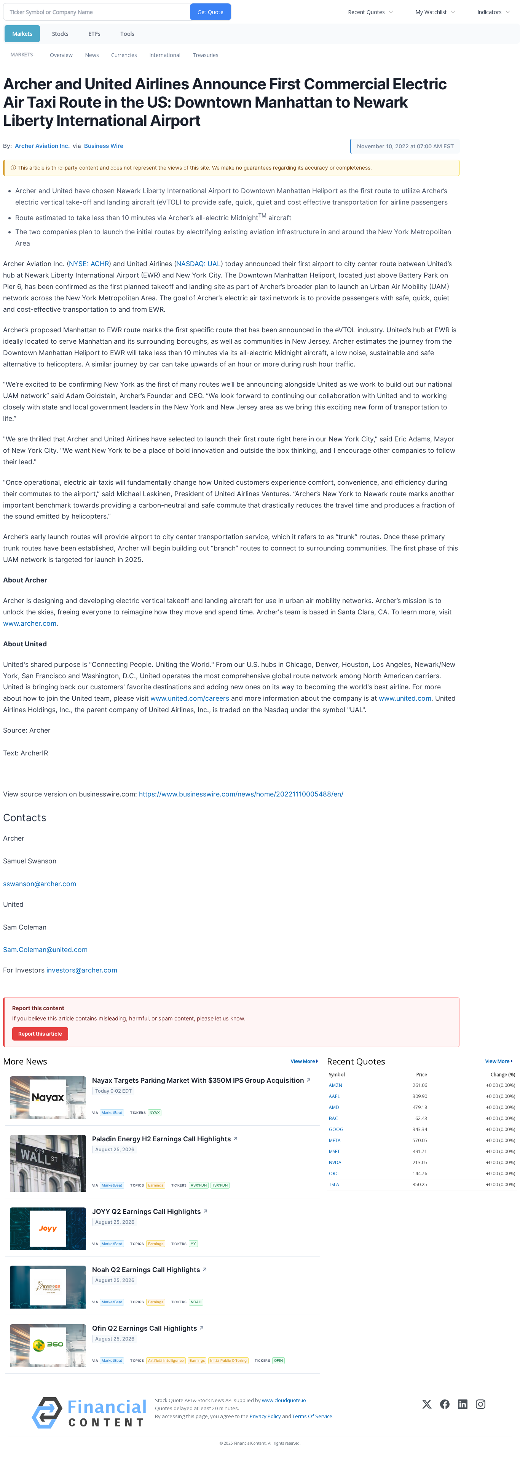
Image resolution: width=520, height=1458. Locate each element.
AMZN (335, 1085)
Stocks (60, 33)
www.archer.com (29, 623)
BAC (333, 1118)
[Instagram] (480, 1412)
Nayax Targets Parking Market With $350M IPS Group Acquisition (201, 1080)
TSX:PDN (220, 1185)
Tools (127, 33)
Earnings (155, 1185)
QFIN (278, 1360)
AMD (334, 1107)
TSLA (334, 1184)
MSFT (334, 1151)
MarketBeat (112, 1113)
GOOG (336, 1129)
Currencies (124, 55)
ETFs (94, 33)
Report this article (40, 1034)
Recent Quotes (366, 12)
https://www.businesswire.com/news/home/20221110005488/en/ (241, 794)
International (164, 55)
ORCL (335, 1173)
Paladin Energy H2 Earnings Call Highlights (165, 1139)
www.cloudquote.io (284, 1400)
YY (193, 1244)
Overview (61, 55)
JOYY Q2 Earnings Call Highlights (150, 1211)
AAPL (334, 1096)
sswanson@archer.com (39, 884)
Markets (22, 33)
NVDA (335, 1162)
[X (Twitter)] (427, 1412)
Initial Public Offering (228, 1360)
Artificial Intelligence (166, 1360)
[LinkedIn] (463, 1412)
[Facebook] (445, 1412)
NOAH (196, 1302)
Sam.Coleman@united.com (45, 949)
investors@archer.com (81, 970)
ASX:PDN (199, 1185)
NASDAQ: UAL (198, 264)
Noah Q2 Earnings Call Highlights (149, 1270)
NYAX (155, 1113)
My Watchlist (431, 12)
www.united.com (405, 698)
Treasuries (206, 55)
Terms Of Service (312, 1416)
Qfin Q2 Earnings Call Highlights (148, 1328)
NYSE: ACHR (89, 264)
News (92, 55)
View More (303, 1061)
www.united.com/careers (189, 698)
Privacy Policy (265, 1416)
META (335, 1140)
